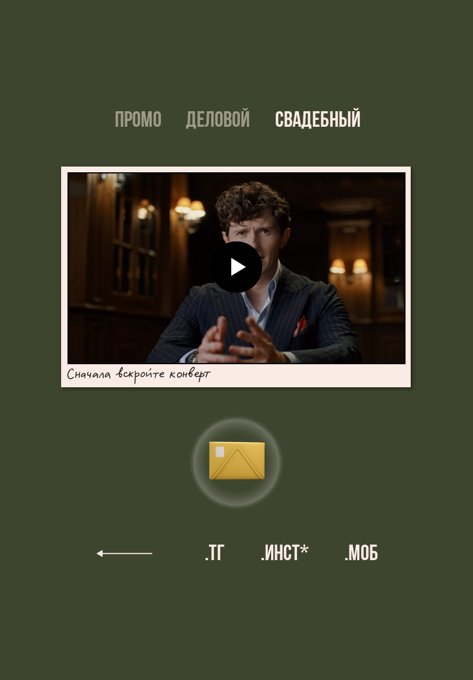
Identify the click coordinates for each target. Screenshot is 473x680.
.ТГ (215, 554)
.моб (361, 554)
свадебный (318, 121)
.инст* (285, 554)
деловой (218, 121)
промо (138, 121)
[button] (234, 467)
